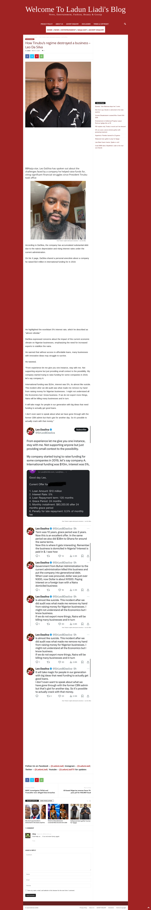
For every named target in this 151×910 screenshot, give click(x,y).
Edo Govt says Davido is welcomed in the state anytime (35, 821)
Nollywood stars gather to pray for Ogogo (80, 822)
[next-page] (90, 801)
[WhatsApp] (41, 56)
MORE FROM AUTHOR (46, 801)
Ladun (28, 50)
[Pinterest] (37, 56)
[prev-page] (87, 801)
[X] (32, 56)
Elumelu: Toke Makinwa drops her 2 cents (107, 106)
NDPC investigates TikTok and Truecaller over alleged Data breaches (40, 791)
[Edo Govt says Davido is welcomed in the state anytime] (35, 811)
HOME (49, 30)
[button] (125, 24)
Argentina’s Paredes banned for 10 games (107, 135)
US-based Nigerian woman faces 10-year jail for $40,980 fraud (77, 791)
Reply (33, 840)
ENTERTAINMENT (68, 30)
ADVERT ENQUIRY (72, 24)
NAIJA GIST (82, 30)
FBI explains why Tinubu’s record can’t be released (110, 126)
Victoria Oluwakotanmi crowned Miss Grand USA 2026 (57, 821)
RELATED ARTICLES (32, 801)
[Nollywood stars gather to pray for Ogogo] (80, 811)
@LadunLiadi (57, 766)
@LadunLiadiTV (67, 769)
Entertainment (33, 37)
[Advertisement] (58, 133)
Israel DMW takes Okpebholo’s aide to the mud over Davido (109, 147)
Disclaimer (86, 24)
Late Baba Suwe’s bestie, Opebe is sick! (107, 142)
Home (26, 37)
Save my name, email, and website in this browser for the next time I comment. (51, 890)
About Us (59, 24)
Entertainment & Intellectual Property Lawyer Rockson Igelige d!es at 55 (108, 122)
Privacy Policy (47, 24)
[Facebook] (27, 56)
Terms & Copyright (101, 24)
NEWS (56, 30)
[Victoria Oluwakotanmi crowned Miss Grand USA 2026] (58, 811)
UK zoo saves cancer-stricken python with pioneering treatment (107, 131)
